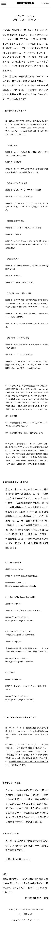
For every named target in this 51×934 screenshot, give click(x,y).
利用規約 (10, 909)
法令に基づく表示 (37, 909)
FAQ (20, 914)
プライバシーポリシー (23, 909)
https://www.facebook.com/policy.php (20, 586)
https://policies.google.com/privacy (19, 620)
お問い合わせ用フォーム (17, 859)
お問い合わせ (28, 914)
